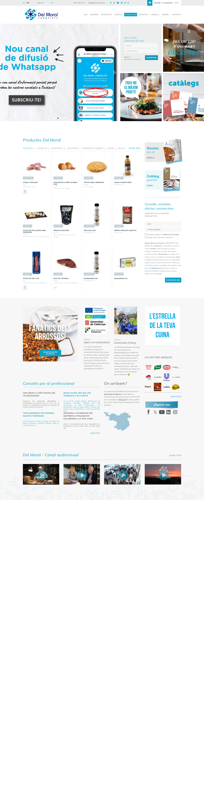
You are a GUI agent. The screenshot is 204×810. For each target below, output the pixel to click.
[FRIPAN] (148, 387)
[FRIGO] (148, 367)
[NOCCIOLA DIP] (97, 214)
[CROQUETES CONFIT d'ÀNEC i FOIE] (66, 166)
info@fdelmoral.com (96, 3)
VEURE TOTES (175, 396)
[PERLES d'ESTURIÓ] (66, 214)
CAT (27, 3)
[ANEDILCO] (157, 377)
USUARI (157, 3)
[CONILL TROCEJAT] (36, 166)
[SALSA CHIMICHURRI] (127, 166)
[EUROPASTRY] (176, 367)
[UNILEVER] (167, 377)
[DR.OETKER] (167, 367)
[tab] (29, 148)
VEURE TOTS (95, 433)
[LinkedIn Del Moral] (122, 3)
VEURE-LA (150, 157)
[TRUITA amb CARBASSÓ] (97, 166)
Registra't (127, 57)
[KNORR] (157, 367)
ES (24, 3)
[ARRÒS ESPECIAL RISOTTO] (127, 214)
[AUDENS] (176, 377)
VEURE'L (150, 185)
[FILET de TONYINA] (66, 263)
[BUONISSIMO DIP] (97, 263)
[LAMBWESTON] (167, 387)
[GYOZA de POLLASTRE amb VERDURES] (36, 214)
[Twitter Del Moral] (114, 3)
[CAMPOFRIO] (148, 377)
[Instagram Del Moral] (125, 3)
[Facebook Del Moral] (111, 3)
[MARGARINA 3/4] (127, 263)
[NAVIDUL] (157, 387)
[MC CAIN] (176, 387)
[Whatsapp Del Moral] (128, 3)
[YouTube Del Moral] (118, 3)
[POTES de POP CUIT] (36, 263)
